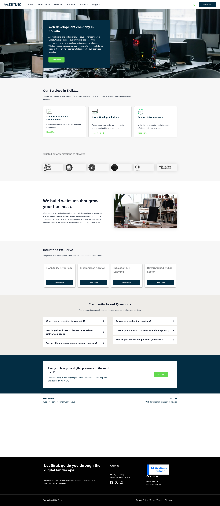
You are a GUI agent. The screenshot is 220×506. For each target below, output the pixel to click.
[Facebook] (111, 482)
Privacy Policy (142, 500)
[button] (48, 4)
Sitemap (168, 500)
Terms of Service (156, 500)
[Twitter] (116, 482)
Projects (84, 4)
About (30, 4)
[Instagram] (121, 482)
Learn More (59, 282)
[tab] (75, 321)
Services (58, 4)
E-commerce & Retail (92, 268)
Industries (42, 4)
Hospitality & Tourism (59, 268)
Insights (96, 4)
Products (70, 4)
